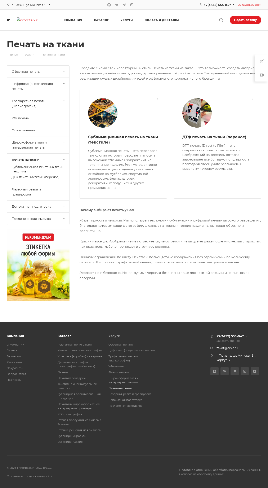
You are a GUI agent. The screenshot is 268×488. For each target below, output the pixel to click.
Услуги (114, 336)
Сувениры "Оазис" (71, 441)
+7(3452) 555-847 (217, 5)
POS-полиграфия (70, 414)
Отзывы (12, 350)
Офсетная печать (26, 72)
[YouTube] (132, 5)
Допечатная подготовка (31, 206)
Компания (15, 336)
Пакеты (63, 372)
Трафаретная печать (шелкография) (28, 103)
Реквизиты (14, 362)
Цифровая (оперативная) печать (32, 86)
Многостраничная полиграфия (80, 350)
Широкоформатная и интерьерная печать (29, 144)
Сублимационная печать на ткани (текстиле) (37, 169)
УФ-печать (20, 118)
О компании (15, 344)
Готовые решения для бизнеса (79, 430)
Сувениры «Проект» (72, 436)
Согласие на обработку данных (201, 474)
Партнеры (14, 379)
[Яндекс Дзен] (255, 371)
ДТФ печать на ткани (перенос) (214, 137)
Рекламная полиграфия (75, 344)
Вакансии (14, 356)
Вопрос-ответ (16, 373)
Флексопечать (23, 130)
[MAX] (109, 5)
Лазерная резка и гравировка (26, 191)
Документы (15, 368)
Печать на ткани (26, 160)
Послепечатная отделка (31, 219)
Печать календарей (72, 378)
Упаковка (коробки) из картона (80, 356)
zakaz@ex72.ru (227, 348)
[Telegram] (124, 5)
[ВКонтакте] (117, 5)
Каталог (64, 336)
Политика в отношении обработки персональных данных (220, 469)
